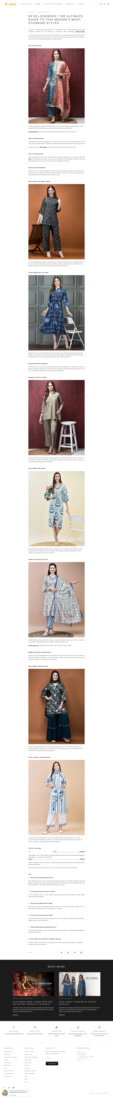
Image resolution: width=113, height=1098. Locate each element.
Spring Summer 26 (9, 1071)
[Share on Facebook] (61, 952)
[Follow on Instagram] (9, 1088)
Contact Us (27, 1068)
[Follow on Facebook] (5, 1088)
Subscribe (52, 1063)
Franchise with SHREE (30, 1071)
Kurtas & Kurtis (26, 4)
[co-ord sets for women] (56, 221)
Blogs (25, 1079)
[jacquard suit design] (56, 86)
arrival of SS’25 (43, 12)
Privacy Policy (28, 1060)
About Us (26, 1065)
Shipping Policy (28, 1054)
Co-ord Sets (7, 1062)
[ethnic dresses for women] (56, 312)
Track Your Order (28, 1051)
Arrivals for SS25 (65, 998)
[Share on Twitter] (68, 952)
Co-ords (80, 4)
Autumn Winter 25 (9, 1073)
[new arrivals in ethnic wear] (56, 797)
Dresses (38, 4)
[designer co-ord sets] (56, 417)
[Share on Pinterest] (74, 952)
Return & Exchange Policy (31, 1057)
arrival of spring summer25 (23, 998)
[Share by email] (81, 952)
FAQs (25, 1082)
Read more (15, 1014)
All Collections (7, 1076)
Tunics (5, 1068)
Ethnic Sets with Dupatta (53, 4)
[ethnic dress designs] (56, 508)
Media (26, 1076)
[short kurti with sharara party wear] (56, 706)
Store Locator (28, 1062)
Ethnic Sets (70, 4)
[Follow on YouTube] (13, 1088)
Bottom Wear (7, 1065)
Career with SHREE (29, 1073)
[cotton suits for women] (56, 599)
